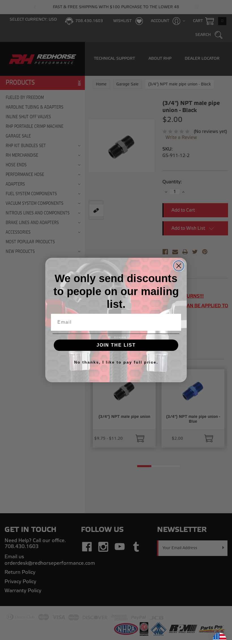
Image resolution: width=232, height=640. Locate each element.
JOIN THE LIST (116, 345)
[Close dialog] (178, 266)
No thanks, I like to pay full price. (116, 362)
